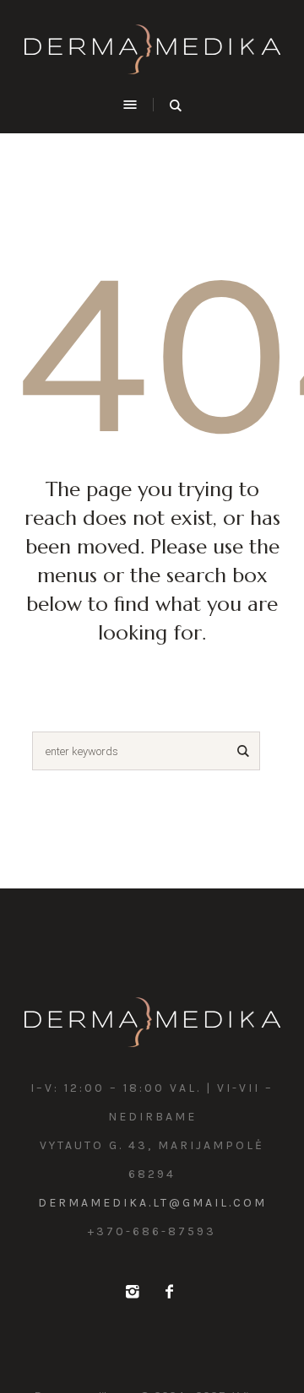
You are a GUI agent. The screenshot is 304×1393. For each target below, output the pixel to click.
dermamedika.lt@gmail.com (152, 1203)
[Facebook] (168, 1291)
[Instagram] (131, 1291)
